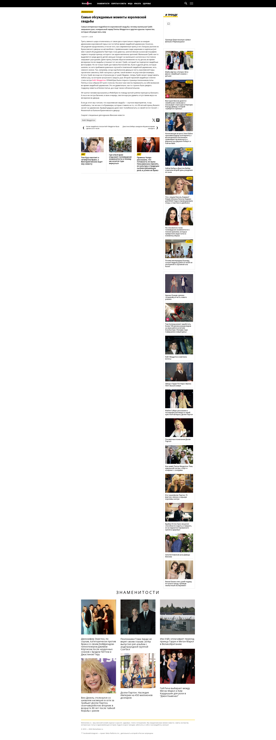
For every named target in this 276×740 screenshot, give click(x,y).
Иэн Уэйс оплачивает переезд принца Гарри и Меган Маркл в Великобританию (177, 641)
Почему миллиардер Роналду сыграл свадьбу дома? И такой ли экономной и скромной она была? (178, 263)
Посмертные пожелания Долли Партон (178, 440)
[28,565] (179, 98)
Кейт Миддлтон (99, 80)
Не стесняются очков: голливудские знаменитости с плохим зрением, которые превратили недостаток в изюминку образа (177, 232)
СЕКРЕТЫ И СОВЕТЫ (118, 4)
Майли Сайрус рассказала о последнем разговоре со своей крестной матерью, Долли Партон (179, 412)
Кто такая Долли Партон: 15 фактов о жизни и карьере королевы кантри (176, 497)
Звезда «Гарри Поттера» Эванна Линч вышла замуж (178, 385)
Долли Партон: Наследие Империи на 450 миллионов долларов (137, 695)
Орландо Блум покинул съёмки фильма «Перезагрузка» (178, 40)
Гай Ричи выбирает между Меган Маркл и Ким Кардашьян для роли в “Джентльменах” (175, 692)
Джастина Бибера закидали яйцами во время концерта (140, 127)
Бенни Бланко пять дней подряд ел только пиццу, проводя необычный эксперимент (178, 583)
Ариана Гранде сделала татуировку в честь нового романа (176, 297)
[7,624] (179, 194)
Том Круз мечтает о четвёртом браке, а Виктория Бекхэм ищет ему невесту (91, 160)
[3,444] (179, 225)
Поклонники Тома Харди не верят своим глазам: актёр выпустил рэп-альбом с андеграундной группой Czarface (136, 644)
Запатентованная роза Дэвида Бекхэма (177, 556)
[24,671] (179, 69)
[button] (187, 3)
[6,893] (179, 130)
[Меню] (191, 3)
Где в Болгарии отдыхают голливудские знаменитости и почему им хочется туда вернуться (120, 159)
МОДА (130, 4)
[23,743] (179, 165)
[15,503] (179, 257)
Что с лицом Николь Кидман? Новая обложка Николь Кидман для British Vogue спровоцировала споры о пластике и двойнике (179, 200)
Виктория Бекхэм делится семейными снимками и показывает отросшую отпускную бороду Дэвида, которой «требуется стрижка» (179, 105)
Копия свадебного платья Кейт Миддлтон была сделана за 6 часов (100, 127)
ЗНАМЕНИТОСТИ (103, 4)
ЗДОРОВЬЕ (147, 4)
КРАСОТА (137, 4)
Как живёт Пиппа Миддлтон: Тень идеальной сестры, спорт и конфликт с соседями (179, 468)
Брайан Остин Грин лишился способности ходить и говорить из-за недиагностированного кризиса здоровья (178, 527)
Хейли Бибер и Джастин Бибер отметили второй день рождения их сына (179, 170)
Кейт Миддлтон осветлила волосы (176, 358)
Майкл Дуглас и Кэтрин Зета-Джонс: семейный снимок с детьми (177, 74)
